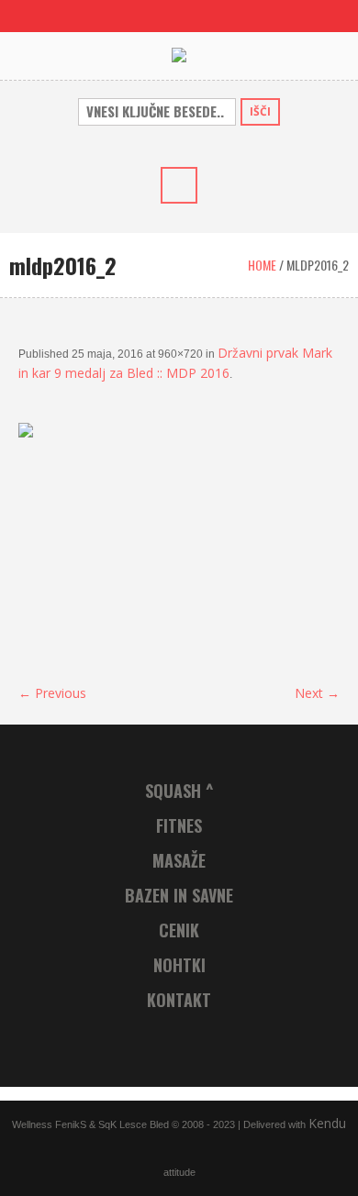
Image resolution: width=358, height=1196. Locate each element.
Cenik (179, 930)
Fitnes (179, 825)
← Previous (52, 693)
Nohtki (179, 965)
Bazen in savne (179, 895)
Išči (260, 111)
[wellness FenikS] (179, 55)
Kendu (327, 1123)
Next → (317, 693)
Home (262, 264)
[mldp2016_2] (179, 543)
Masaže (179, 860)
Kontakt (179, 999)
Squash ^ (179, 790)
